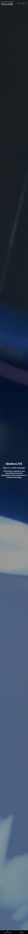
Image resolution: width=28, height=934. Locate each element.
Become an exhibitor (8, 932)
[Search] (18, 3)
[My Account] (23, 3)
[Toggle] (25, 3)
